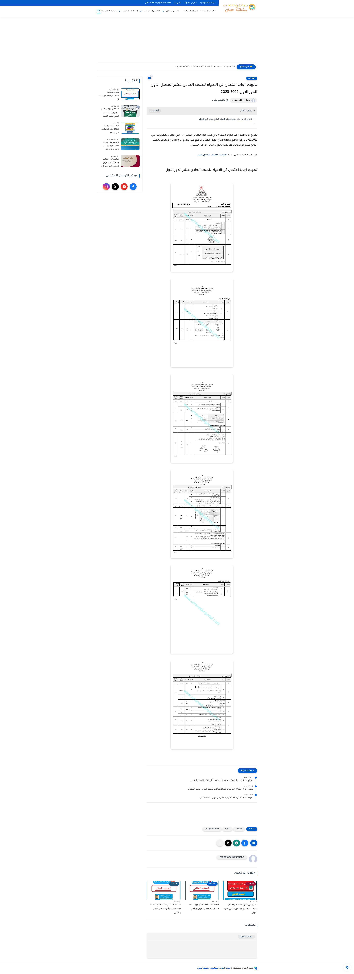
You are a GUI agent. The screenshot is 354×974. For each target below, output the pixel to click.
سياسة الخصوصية (208, 3)
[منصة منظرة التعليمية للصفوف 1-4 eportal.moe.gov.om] (130, 94)
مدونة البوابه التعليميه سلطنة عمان (214, 968)
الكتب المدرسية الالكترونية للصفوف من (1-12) (110, 129)
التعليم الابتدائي (130, 11)
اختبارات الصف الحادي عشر (212, 155)
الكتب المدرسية (208, 11)
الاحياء (227, 829)
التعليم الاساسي (152, 11)
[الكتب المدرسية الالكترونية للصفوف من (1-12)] (130, 128)
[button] (244, 843)
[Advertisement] (177, 41)
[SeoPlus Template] (255, 968)
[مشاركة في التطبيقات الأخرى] (219, 843)
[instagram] (106, 186)
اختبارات (251, 78)
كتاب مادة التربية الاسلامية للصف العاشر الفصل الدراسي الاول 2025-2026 (110, 147)
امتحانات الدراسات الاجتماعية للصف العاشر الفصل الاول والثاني (165, 909)
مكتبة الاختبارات (190, 11)
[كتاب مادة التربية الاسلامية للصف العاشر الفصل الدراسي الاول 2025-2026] (130, 144)
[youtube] (124, 186)
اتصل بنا (177, 3)
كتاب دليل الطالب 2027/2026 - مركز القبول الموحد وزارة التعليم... (205, 67)
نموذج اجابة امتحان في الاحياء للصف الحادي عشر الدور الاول (225, 119)
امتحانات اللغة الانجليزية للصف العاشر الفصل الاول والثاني (203, 907)
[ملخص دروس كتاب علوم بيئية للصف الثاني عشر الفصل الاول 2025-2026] (130, 111)
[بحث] (99, 11)
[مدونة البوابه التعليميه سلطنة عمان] (239, 8)
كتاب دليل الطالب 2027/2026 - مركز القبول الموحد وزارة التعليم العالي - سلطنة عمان (110, 163)
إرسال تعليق (246, 937)
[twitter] (115, 186)
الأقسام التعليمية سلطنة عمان (158, 3)
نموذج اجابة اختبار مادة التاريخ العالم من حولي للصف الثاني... (225, 798)
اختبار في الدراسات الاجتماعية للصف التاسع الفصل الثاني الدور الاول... (240, 909)
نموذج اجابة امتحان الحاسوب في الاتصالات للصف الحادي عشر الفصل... (220, 789)
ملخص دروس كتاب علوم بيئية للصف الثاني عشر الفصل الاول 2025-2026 (110, 113)
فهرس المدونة (191, 3)
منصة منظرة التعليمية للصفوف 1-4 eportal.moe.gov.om (109, 96)
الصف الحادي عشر (212, 829)
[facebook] (133, 186)
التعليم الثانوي (173, 11)
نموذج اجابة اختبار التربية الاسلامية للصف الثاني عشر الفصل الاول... (222, 780)
